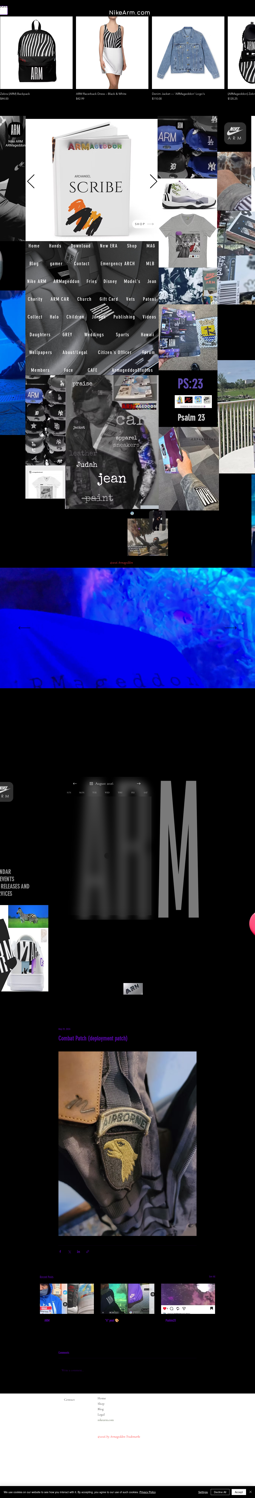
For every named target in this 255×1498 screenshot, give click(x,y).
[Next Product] (244, 52)
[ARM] (67, 1299)
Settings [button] (203, 1492)
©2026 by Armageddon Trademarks (119, 1436)
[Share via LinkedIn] (78, 1251)
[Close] (250, 1492)
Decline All (220, 1492)
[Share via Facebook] (60, 1251)
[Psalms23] (188, 1299)
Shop (101, 1404)
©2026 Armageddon (122, 563)
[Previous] (30, 181)
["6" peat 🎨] (128, 1299)
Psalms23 (171, 1320)
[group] (127, 58)
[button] (20, 431)
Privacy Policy (147, 1492)
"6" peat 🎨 (112, 1320)
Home (102, 1398)
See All (212, 1276)
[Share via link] (87, 1251)
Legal (108, 1414)
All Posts (45, 1005)
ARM (46, 1320)
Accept (239, 1492)
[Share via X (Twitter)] (69, 1251)
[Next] (153, 181)
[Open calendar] (91, 783)
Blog (101, 1409)
